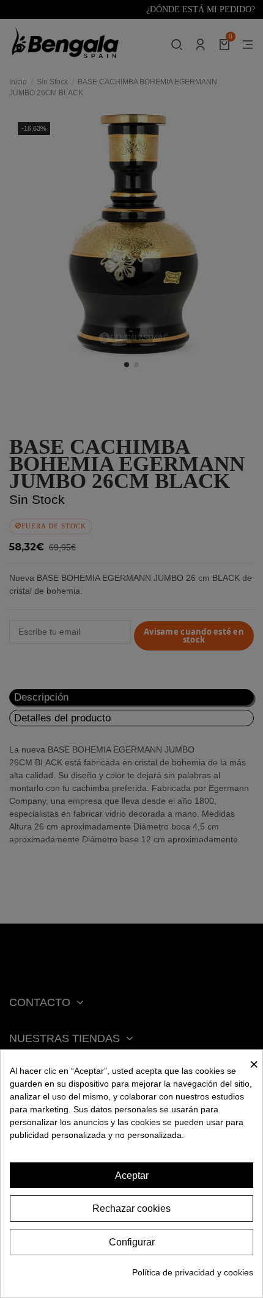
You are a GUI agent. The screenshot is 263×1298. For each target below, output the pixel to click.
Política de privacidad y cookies (192, 1272)
